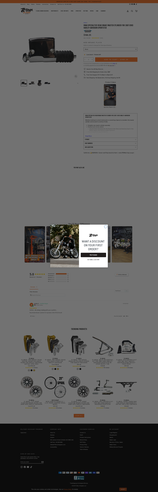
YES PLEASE (93, 255)
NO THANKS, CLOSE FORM (93, 259)
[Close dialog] (105, 226)
